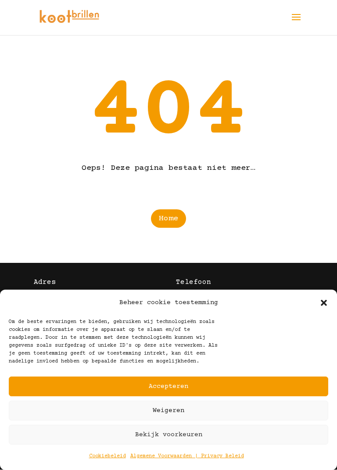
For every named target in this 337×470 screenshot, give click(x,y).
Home (168, 218)
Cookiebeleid (107, 456)
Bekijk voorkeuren (168, 434)
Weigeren (168, 410)
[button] (323, 302)
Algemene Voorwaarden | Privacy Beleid (187, 456)
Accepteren (168, 386)
